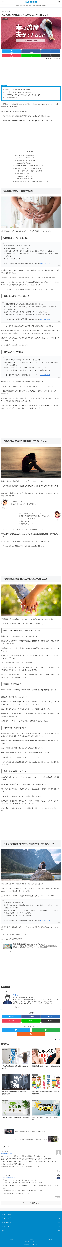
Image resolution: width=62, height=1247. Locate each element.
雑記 (31, 1231)
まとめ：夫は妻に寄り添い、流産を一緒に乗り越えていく (31, 181)
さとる (15, 995)
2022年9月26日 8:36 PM (9, 1177)
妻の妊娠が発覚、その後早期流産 (24, 155)
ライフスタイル (6, 986)
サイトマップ (31, 1239)
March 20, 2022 (45, 319)
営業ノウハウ (31, 1226)
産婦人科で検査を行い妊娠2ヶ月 (25, 160)
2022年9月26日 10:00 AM (7, 1153)
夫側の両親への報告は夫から (24, 176)
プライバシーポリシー (31, 1241)
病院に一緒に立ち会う (22, 173)
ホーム (11, 1239)
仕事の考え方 (31, 1222)
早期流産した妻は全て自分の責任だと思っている (29, 165)
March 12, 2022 (45, 263)
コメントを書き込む (31, 1203)
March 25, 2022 (45, 375)
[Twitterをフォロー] (14, 1007)
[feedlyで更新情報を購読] (16, 1007)
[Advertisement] (31, 72)
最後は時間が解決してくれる (24, 178)
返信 (58, 1171)
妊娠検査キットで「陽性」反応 (25, 158)
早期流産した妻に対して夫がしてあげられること (29, 168)
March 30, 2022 (45, 920)
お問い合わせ (50, 1239)
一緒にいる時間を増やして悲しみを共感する (29, 171)
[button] (57, 574)
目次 (28, 151)
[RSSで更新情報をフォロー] (19, 1007)
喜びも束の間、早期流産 (23, 163)
